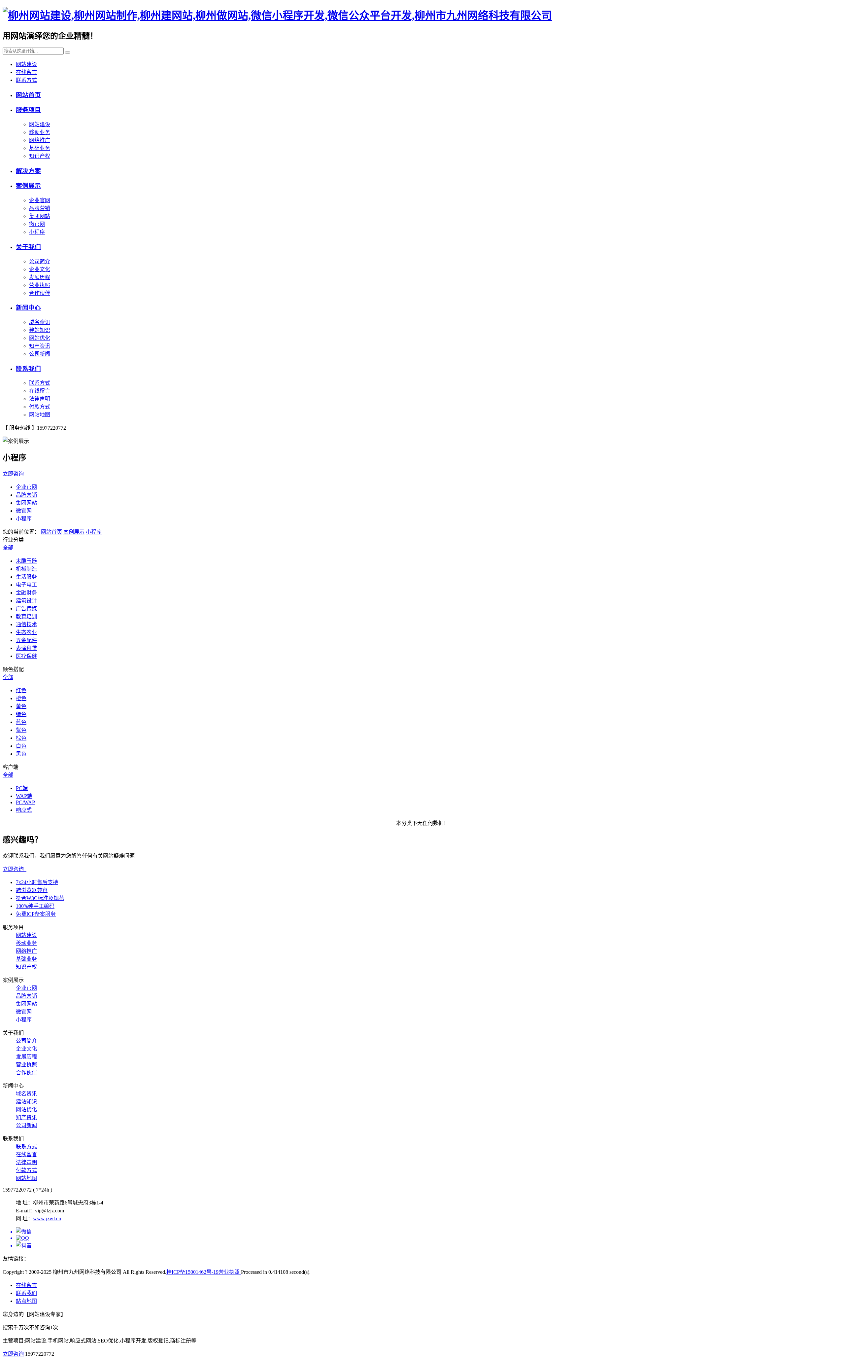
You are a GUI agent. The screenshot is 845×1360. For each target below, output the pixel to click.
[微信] (429, 1231)
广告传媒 (26, 608)
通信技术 (26, 624)
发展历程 (39, 277)
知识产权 (39, 156)
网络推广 (39, 140)
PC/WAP (25, 802)
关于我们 (28, 246)
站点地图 (26, 1301)
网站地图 (39, 414)
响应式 (24, 810)
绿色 (21, 714)
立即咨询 (14, 474)
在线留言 (26, 72)
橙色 (21, 698)
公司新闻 (39, 354)
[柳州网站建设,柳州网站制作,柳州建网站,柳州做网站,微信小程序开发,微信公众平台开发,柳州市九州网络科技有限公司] (277, 15)
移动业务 (39, 132)
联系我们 (28, 368)
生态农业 (26, 632)
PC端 (22, 788)
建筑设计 (26, 600)
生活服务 (26, 577)
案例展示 (28, 185)
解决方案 (28, 170)
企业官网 (39, 200)
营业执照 (39, 285)
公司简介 (39, 261)
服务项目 (28, 109)
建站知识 (39, 330)
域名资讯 (39, 322)
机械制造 (26, 569)
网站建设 (26, 64)
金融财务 (26, 592)
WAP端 (24, 796)
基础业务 (39, 148)
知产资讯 (39, 346)
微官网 (37, 224)
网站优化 (39, 338)
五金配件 (26, 640)
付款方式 (39, 407)
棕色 (21, 738)
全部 (8, 548)
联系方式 (26, 80)
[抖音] (429, 1245)
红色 (21, 690)
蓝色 (21, 722)
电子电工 (26, 585)
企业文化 (39, 269)
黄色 (21, 706)
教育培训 (26, 616)
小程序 (37, 232)
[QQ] (429, 1238)
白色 (21, 746)
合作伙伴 (39, 293)
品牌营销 (39, 208)
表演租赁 (26, 648)
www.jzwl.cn (47, 1218)
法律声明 (39, 399)
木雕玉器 (26, 561)
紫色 (21, 730)
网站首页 (28, 94)
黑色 (21, 754)
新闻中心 (28, 307)
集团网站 (39, 216)
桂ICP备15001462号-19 (192, 1272)
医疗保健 (26, 656)
